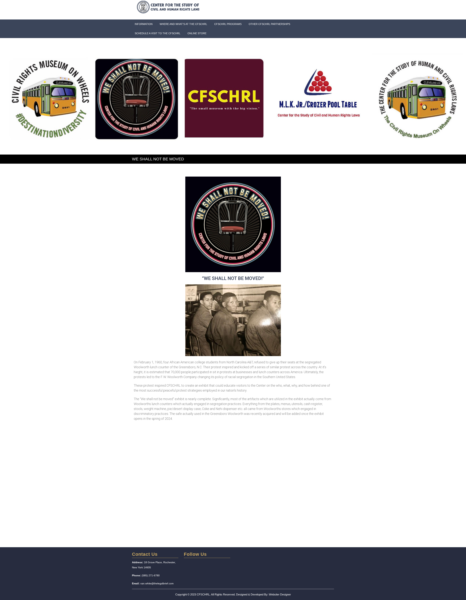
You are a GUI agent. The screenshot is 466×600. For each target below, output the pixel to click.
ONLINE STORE (196, 33)
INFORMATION (144, 24)
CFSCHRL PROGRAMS (228, 24)
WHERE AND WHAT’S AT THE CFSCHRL (183, 24)
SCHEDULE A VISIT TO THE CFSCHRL (157, 33)
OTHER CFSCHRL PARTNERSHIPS (269, 24)
